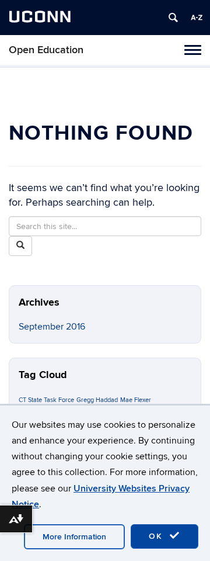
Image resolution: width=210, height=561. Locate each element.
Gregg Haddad (97, 400)
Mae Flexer (135, 400)
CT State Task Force (46, 400)
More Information (74, 537)
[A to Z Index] (196, 17)
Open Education (46, 50)
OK (157, 536)
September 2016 (52, 327)
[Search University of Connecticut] (173, 17)
